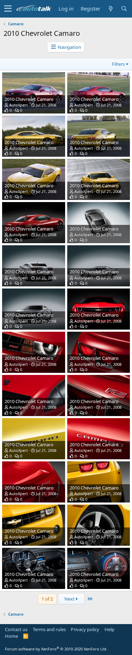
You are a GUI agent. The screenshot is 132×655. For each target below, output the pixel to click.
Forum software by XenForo (56, 648)
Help (109, 629)
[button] (7, 9)
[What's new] (110, 8)
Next (70, 599)
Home (11, 636)
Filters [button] (118, 64)
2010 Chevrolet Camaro (29, 99)
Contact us (16, 629)
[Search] (124, 8)
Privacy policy (85, 629)
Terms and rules (49, 629)
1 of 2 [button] (47, 599)
